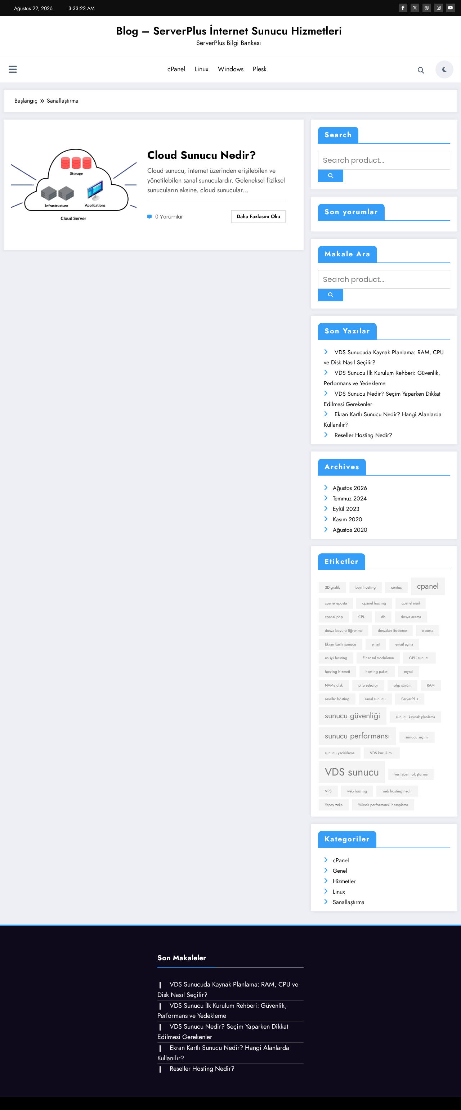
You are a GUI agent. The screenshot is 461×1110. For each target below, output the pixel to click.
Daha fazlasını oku (258, 216)
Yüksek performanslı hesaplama (383, 805)
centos (396, 587)
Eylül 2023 (346, 509)
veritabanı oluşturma (411, 774)
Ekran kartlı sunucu (340, 644)
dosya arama (411, 617)
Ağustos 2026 (350, 488)
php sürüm (402, 685)
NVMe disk (334, 685)
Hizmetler (344, 881)
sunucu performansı (357, 735)
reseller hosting (337, 699)
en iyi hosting (336, 658)
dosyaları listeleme (392, 630)
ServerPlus (409, 699)
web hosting (357, 791)
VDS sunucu (352, 771)
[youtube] (450, 8)
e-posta (427, 630)
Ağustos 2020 (350, 530)
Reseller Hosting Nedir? (363, 435)
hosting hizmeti (337, 671)
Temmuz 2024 (350, 498)
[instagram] (438, 8)
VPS (328, 791)
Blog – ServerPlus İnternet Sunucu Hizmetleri (229, 31)
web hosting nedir (397, 791)
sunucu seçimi (417, 737)
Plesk (260, 69)
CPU (362, 617)
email (376, 644)
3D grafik (332, 587)
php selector (368, 685)
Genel (340, 871)
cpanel (428, 586)
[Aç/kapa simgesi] (12, 70)
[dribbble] (426, 8)
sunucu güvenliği (352, 715)
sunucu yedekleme (339, 753)
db (383, 617)
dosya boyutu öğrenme (343, 630)
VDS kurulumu (382, 753)
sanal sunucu (375, 699)
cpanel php (334, 617)
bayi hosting (365, 587)
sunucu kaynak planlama (415, 717)
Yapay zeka (334, 805)
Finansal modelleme (378, 658)
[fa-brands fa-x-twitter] (415, 8)
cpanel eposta (336, 603)
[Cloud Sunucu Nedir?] (73, 184)
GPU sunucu (419, 658)
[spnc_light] (444, 69)
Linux (201, 69)
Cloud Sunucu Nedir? (201, 155)
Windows (230, 69)
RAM (431, 685)
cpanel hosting (374, 603)
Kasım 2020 (347, 519)
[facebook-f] (403, 8)
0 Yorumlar (169, 216)
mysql (408, 671)
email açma (404, 644)
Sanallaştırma (348, 902)
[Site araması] (421, 71)
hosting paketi (377, 671)
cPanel (176, 69)
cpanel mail (411, 603)
